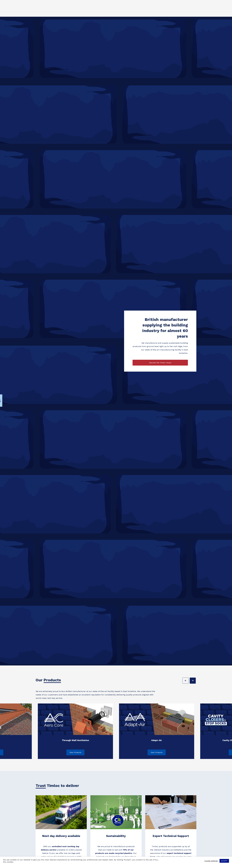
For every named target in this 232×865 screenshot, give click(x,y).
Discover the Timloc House (160, 363)
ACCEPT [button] (224, 861)
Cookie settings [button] (211, 861)
